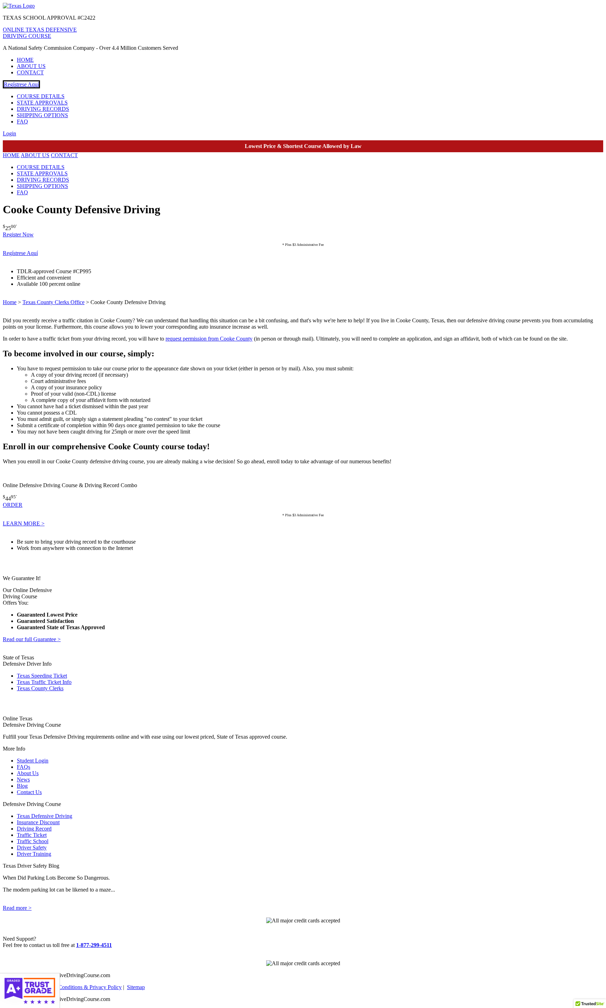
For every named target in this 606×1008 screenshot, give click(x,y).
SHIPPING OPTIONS (42, 115)
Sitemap (136, 987)
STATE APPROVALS (42, 103)
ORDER (12, 505)
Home (9, 302)
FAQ (22, 122)
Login (9, 133)
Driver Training (34, 854)
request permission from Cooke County (209, 339)
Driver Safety (32, 848)
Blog (22, 786)
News (23, 779)
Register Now (18, 234)
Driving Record (34, 829)
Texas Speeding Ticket (42, 676)
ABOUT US (31, 66)
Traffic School (32, 841)
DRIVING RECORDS (43, 109)
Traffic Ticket (32, 835)
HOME (25, 60)
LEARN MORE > (24, 523)
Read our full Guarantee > (32, 639)
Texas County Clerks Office (53, 302)
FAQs (23, 767)
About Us (28, 773)
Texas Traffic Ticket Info (44, 682)
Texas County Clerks (40, 688)
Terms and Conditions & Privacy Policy (78, 987)
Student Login (32, 761)
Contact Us (29, 792)
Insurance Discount (38, 822)
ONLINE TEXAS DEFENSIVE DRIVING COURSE (40, 33)
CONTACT (30, 72)
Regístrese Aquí (21, 84)
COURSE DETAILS (41, 96)
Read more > (17, 908)
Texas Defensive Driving (44, 816)
